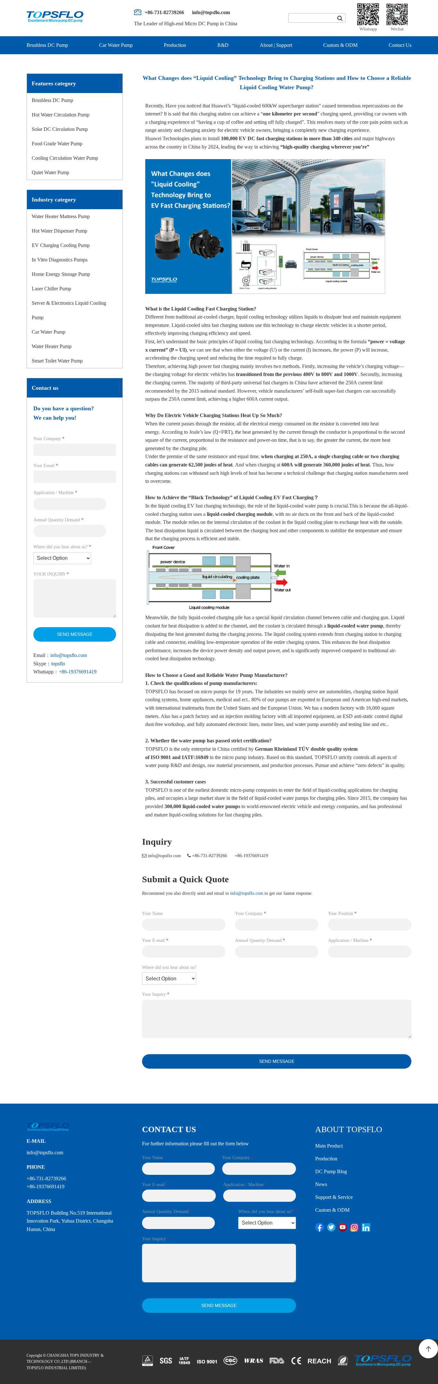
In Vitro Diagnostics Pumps (60, 259)
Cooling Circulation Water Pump (65, 158)
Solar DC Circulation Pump (60, 129)
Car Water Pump (116, 45)
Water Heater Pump (52, 346)
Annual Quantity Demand (58, 519)
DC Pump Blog (331, 1171)
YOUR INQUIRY (51, 574)
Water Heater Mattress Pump (61, 216)
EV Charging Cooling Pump (61, 245)
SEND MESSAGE (74, 634)
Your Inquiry (155, 994)
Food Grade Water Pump (57, 143)
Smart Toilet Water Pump (57, 360)
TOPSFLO (156, 691)
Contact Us (400, 45)
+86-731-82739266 (209, 855)
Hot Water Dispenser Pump (59, 231)
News (321, 1184)
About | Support (276, 45)
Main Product (329, 1146)
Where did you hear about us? (62, 546)
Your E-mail (155, 940)
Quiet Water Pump (50, 172)
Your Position (342, 913)
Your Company (48, 438)
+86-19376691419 (78, 671)
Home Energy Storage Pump (61, 274)
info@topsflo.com (68, 655)
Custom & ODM (340, 45)
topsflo (58, 663)
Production (175, 45)
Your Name (152, 913)
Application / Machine (55, 492)
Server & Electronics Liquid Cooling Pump (69, 310)
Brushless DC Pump (47, 45)
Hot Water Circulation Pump (60, 114)
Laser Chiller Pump (51, 288)
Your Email (45, 465)
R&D (223, 45)
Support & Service (334, 1197)
